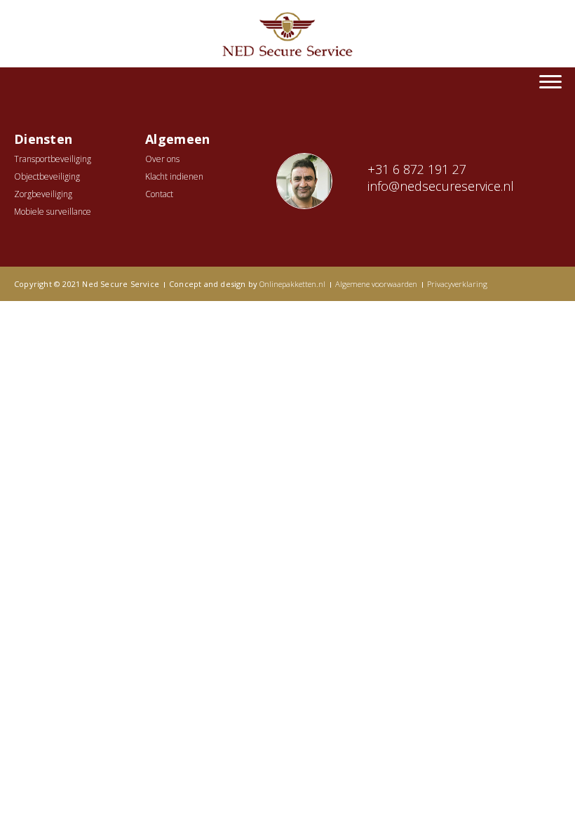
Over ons (162, 159)
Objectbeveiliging (47, 176)
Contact (159, 194)
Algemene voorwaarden (376, 284)
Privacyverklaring (457, 284)
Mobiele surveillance (52, 212)
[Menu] (550, 81)
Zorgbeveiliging (43, 194)
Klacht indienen (174, 176)
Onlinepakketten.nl (292, 284)
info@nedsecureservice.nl (440, 186)
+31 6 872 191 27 (416, 169)
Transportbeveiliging (52, 159)
